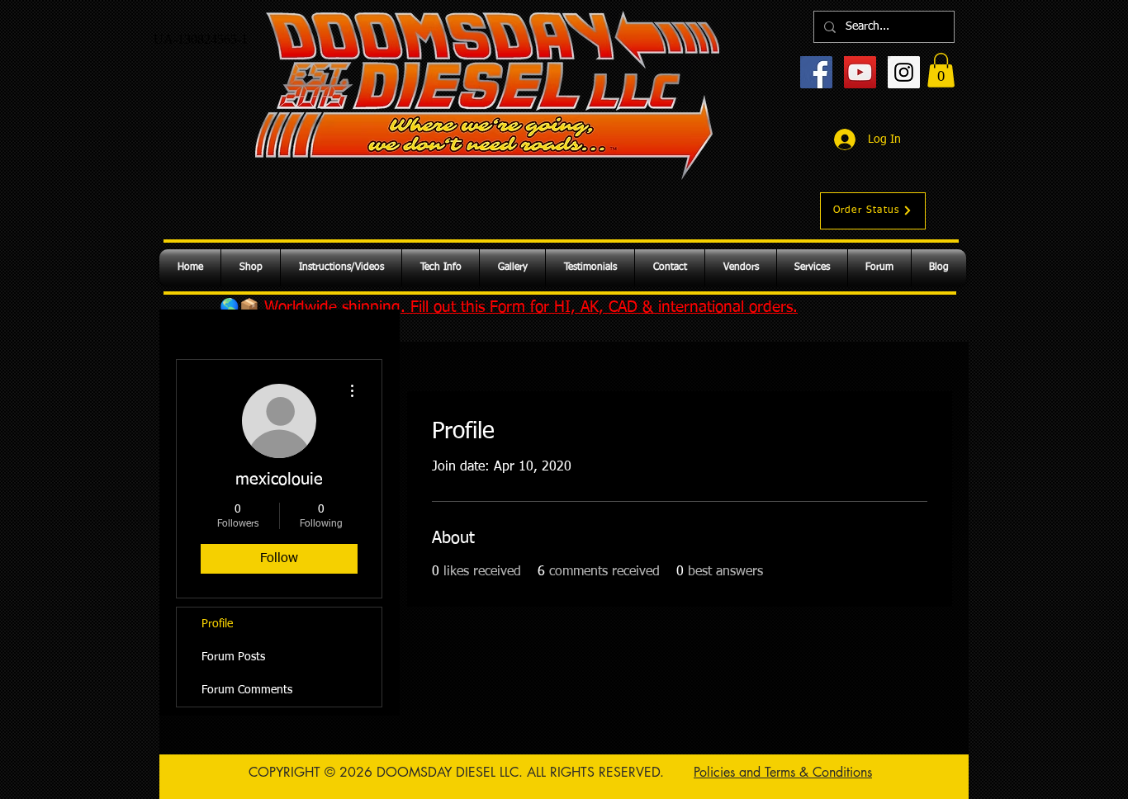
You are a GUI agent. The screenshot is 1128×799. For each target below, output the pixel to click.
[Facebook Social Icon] (816, 72)
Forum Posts (233, 657)
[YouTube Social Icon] (860, 72)
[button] (941, 70)
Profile (217, 624)
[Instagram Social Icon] (904, 72)
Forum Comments (246, 690)
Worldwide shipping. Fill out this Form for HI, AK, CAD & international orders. (531, 307)
